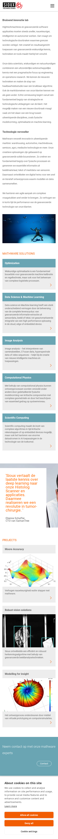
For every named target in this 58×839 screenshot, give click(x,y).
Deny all (29, 823)
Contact (44, 763)
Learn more (11, 806)
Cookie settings (29, 831)
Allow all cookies (29, 815)
